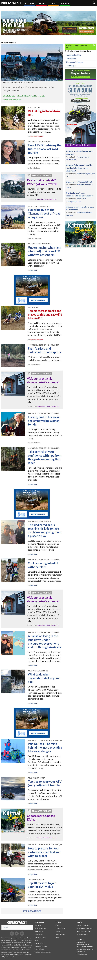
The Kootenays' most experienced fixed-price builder (79, 194)
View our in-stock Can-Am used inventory (79, 152)
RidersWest (11, 3)
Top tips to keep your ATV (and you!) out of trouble (45, 783)
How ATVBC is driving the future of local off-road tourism (44, 148)
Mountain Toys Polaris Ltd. (47, 199)
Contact (80, 939)
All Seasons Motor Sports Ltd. (48, 407)
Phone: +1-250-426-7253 (85, 947)
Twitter (17, 933)
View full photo (9, 96)
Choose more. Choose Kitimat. (41, 817)
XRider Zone (33, 206)
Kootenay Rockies (73, 55)
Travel (41, 3)
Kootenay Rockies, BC (53, 740)
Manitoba (40, 778)
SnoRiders (17, 922)
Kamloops (71, 65)
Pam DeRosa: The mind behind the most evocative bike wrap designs (45, 747)
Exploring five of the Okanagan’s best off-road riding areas (44, 213)
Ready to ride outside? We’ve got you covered (42, 182)
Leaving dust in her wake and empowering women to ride (44, 420)
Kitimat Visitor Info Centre (47, 838)
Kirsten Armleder (36, 136)
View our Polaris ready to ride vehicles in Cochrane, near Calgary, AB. (79, 168)
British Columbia (43, 142)
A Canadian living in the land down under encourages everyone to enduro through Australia (44, 641)
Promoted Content (41, 946)
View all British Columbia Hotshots (31, 96)
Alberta (47, 521)
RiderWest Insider (40, 937)
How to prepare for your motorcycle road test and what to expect (44, 852)
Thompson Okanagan (74, 62)
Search (94, 3)
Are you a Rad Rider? (83, 925)
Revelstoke (71, 58)
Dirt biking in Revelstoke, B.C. (44, 113)
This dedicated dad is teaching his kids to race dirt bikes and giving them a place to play (44, 530)
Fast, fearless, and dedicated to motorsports (44, 350)
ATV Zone (32, 142)
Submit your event (82, 934)
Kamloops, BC (45, 206)
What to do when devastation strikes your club (43, 678)
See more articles (32, 911)
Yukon (58, 937)
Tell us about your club (83, 931)
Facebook (12, 933)
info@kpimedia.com (83, 944)
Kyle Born (33, 270)
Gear (53, 3)
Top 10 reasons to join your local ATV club (42, 884)
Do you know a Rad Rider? (84, 928)
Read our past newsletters (43, 952)
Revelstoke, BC (34, 108)
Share (65, 3)
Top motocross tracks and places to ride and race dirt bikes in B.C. (45, 314)
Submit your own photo (12, 100)
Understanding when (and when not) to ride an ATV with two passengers (44, 251)
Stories (29, 3)
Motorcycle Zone (35, 345)
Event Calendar (39, 949)
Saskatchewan (60, 934)
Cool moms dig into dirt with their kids (43, 565)
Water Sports (39, 931)
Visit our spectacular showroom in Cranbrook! (43, 380)
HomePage (39, 922)
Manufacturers (39, 943)
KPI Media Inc (5, 940)
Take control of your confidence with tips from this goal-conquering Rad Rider (44, 457)
